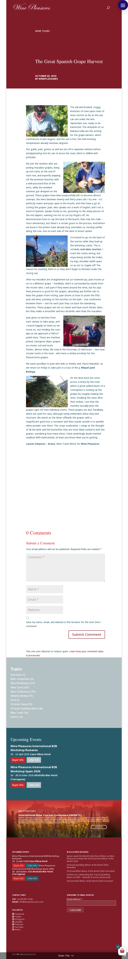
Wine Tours (42, 31)
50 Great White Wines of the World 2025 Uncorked (90, 871)
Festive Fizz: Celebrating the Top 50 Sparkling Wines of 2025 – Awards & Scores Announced (88, 876)
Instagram (18, 919)
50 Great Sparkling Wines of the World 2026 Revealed (87, 866)
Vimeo (16, 929)
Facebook (18, 914)
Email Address (74, 899)
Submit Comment (86, 634)
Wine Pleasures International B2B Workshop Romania (33, 748)
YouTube (17, 927)
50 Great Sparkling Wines (24, 708)
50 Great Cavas (18, 704)
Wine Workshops (19, 683)
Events (14, 716)
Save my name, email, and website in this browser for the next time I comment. (63, 624)
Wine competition (20, 678)
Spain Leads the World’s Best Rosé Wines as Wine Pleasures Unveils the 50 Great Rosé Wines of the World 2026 (90, 859)
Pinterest (17, 924)
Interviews (16, 674)
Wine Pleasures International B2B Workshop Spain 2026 (33, 769)
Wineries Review (19, 695)
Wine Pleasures (90, 443)
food (13, 700)
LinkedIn (17, 921)
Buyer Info (18, 759)
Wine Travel (16, 712)
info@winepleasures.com (31, 901)
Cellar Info (33, 759)
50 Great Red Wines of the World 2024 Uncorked (90, 881)
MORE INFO (99, 827)
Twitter (17, 916)
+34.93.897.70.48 (25, 899)
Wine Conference (19, 691)
